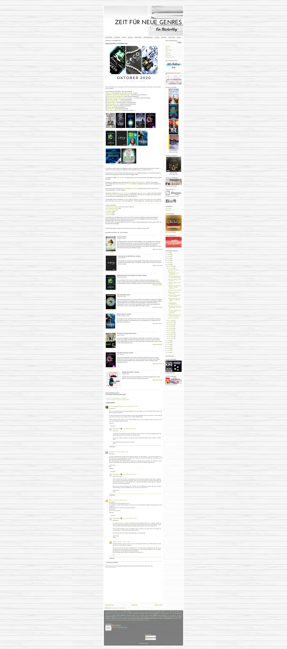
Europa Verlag (108, 615)
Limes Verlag (171, 616)
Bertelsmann (167, 611)
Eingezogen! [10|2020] (173, 318)
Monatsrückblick (125, 399)
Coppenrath (136, 613)
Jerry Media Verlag (126, 616)
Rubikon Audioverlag (174, 618)
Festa (113, 615)
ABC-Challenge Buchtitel (111, 208)
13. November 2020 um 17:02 (129, 518)
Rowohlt (168, 618)
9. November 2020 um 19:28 (121, 451)
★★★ (110, 128)
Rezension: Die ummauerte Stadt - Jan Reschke (174, 315)
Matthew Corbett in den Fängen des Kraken (118, 94)
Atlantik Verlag (139, 611)
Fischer (118, 615)
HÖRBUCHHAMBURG (110, 616)
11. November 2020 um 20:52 (119, 500)
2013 (168, 352)
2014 (168, 350)
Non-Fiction (172, 37)
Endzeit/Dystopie (148, 37)
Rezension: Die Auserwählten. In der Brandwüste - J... (173, 273)
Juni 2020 (170, 328)
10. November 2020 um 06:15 (129, 474)
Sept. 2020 (171, 322)
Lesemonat (118, 399)
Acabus (106, 611)
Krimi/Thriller (108, 37)
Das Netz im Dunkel (112, 99)
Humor (179, 37)
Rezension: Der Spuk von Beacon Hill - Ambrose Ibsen (174, 299)
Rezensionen (169, 49)
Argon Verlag (127, 611)
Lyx (110, 618)
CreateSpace (142, 613)
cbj (134, 620)
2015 (168, 348)
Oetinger (125, 618)
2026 (168, 252)
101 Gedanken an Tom (113, 104)
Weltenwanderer (143, 193)
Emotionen (117, 37)
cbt (136, 620)
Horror (124, 37)
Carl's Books (125, 613)
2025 (168, 254)
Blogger (146, 643)
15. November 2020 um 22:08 (123, 541)
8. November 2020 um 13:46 (131, 406)
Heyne (155, 615)
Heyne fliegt (169, 615)
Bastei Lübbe (161, 611)
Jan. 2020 (170, 338)
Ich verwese (110, 108)
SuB (166, 51)
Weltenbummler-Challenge (111, 206)
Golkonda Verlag (131, 615)
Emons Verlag (178, 613)
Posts (147, 636)
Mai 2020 (170, 330)
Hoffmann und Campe (177, 615)
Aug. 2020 (171, 324)
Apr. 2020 (170, 332)
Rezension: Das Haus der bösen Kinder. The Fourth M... (174, 307)
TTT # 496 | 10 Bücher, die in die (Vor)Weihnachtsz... (174, 277)
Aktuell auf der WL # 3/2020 (174, 290)
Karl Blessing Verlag (134, 616)
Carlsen (130, 613)
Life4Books (126, 199)
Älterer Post (158, 605)
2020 (168, 264)
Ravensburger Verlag (161, 618)
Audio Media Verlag (146, 611)
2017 (168, 344)
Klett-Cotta (162, 616)
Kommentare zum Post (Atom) (118, 608)
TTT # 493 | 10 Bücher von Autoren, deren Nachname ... (174, 311)
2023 (168, 258)
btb (132, 620)
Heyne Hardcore (162, 615)
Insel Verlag (118, 616)
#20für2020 (108, 213)
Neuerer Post (109, 605)
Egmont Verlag (172, 613)
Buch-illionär (108, 211)
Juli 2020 (170, 326)
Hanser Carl (138, 615)
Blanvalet (172, 611)
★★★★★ (120, 128)
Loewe (176, 616)
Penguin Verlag (131, 618)
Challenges (168, 210)
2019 (168, 340)
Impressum (168, 53)
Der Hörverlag (154, 613)
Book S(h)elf (112, 399)
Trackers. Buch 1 (111, 102)
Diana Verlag (161, 613)
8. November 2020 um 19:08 (129, 428)
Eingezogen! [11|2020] (173, 269)
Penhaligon (138, 618)
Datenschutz (168, 55)
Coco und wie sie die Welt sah (115, 96)
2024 (168, 256)
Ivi (121, 616)
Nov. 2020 (170, 268)
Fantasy (157, 37)
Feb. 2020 (171, 336)
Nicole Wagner (116, 428)
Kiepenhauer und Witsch (149, 616)
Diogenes (166, 613)
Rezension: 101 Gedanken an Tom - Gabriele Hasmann (174, 287)
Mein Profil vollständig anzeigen (119, 627)
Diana (110, 500)
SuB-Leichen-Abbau (110, 210)
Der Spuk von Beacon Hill (114, 110)
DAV (147, 613)
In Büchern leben (128, 183)
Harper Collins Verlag (146, 615)
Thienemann (112, 620)
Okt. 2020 (170, 320)
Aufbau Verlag (154, 611)
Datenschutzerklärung (110, 567)
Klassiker (163, 37)
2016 (168, 346)
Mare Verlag (120, 618)
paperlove (111, 451)
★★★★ (130, 128)
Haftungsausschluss (170, 57)
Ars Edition (133, 611)
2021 (168, 262)
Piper (142, 618)
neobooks (147, 620)
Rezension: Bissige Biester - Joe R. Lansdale (174, 296)
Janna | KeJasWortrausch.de (116, 406)
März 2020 (171, 334)
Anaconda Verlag (113, 611)
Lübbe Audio (114, 618)
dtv (141, 620)
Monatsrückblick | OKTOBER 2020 (172, 303)
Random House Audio (150, 618)
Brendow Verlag (113, 613)
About (167, 48)
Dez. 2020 (171, 266)
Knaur (166, 616)
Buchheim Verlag (119, 613)
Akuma (109, 107)
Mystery (130, 37)
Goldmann (123, 615)
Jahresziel (107, 214)
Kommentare (149, 639)
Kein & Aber (141, 616)
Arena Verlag (120, 611)
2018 (168, 342)
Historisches (138, 37)
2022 (168, 260)
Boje (176, 611)
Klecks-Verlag (156, 616)
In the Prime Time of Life (124, 193)
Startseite (134, 605)
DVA (149, 613)
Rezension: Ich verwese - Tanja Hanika (174, 293)
